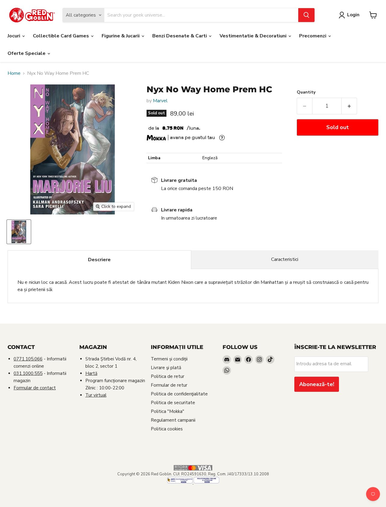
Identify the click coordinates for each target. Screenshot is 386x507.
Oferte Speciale (27, 53)
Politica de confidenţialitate (179, 394)
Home (14, 73)
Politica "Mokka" (167, 411)
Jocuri (14, 36)
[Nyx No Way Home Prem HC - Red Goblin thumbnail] (19, 232)
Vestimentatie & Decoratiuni (254, 36)
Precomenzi (313, 36)
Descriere (99, 259)
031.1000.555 (28, 373)
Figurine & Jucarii (121, 36)
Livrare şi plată (166, 368)
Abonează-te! (316, 384)
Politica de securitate (173, 403)
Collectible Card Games (61, 36)
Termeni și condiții (169, 359)
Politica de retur (167, 376)
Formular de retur (169, 385)
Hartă (91, 373)
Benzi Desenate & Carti (180, 36)
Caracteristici (284, 259)
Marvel (160, 100)
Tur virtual (95, 395)
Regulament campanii (173, 420)
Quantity (306, 92)
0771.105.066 (28, 359)
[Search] (306, 15)
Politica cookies (167, 429)
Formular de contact (35, 388)
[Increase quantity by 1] (349, 106)
